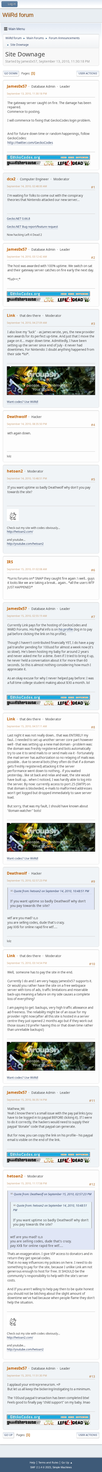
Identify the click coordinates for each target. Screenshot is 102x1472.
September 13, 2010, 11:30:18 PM (27, 93)
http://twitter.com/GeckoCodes (30, 143)
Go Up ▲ (67, 1462)
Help (32, 1462)
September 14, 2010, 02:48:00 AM (27, 186)
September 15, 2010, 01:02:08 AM (27, 569)
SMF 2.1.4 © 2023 (40, 1467)
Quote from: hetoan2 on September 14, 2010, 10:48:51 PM (51, 891)
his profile (66, 629)
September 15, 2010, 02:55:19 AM (27, 616)
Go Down (11, 73)
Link (11, 315)
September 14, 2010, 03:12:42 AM (27, 256)
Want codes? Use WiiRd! (22, 402)
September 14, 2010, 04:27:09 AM (27, 322)
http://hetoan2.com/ (20, 532)
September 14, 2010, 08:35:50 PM (27, 424)
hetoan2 (15, 471)
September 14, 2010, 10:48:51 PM (27, 478)
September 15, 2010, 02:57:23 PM (27, 880)
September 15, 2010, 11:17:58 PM (27, 1183)
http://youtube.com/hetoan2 (25, 544)
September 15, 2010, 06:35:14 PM (27, 1099)
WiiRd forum (17, 15)
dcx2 (11, 179)
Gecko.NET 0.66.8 (18, 219)
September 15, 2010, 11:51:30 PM (27, 1375)
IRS (10, 561)
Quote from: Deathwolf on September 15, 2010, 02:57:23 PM (52, 1194)
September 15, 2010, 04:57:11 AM (27, 726)
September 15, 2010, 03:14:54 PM (27, 963)
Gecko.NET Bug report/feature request (32, 227)
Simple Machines (62, 1467)
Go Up (8, 1435)
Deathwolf (17, 416)
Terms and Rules (48, 1462)
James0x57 (17, 86)
